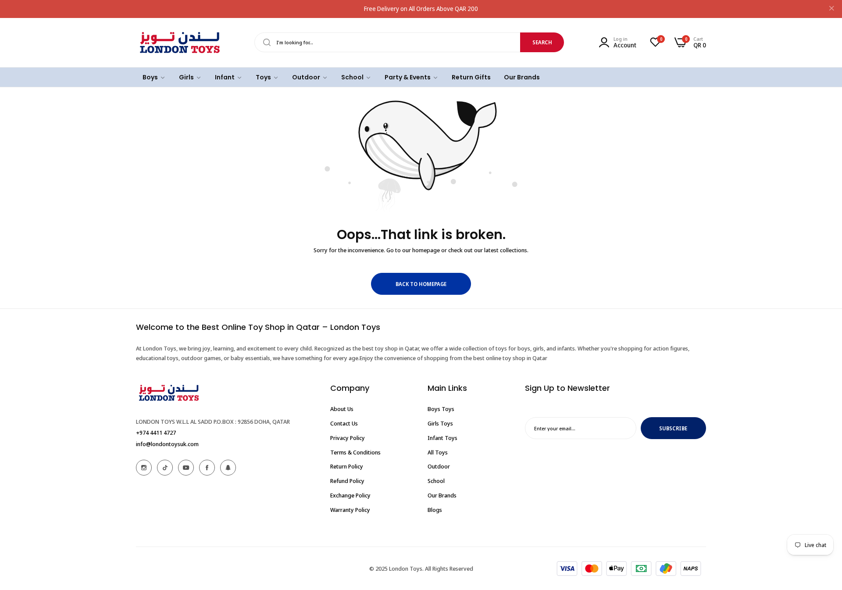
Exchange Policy (350, 495)
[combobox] (409, 42)
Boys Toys (441, 409)
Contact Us (344, 423)
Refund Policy (347, 481)
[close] (831, 9)
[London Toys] (180, 42)
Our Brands (442, 495)
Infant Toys (442, 437)
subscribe (673, 428)
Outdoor (439, 466)
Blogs (435, 509)
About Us (341, 409)
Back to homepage (421, 284)
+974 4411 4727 (156, 432)
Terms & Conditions (355, 452)
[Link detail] (144, 468)
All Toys (438, 452)
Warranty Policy (350, 509)
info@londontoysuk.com (167, 443)
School (436, 481)
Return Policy (346, 466)
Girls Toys (440, 423)
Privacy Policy (347, 437)
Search (542, 42)
